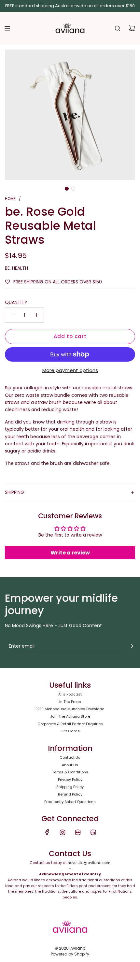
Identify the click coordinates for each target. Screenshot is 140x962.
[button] (67, 189)
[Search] (117, 28)
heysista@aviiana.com (89, 862)
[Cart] (132, 28)
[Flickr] (78, 832)
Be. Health (16, 268)
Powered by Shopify (70, 954)
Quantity (16, 302)
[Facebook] (47, 832)
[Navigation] (7, 28)
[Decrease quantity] (12, 315)
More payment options (70, 370)
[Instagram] (62, 832)
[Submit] (132, 646)
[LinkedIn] (93, 832)
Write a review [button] (70, 552)
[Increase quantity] (36, 315)
